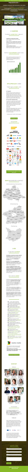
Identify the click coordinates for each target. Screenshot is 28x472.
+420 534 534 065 (14, 468)
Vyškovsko (19, 311)
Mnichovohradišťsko (10, 334)
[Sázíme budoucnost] (14, 132)
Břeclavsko (18, 330)
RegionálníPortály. (14, 2)
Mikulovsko (13, 331)
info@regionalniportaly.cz (14, 0)
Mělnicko (16, 333)
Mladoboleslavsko (16, 334)
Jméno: (7, 447)
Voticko (20, 334)
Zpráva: (7, 456)
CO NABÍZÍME (5, 5)
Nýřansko (13, 337)
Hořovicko (18, 332)
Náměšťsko (9, 308)
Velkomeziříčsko (13, 321)
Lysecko (18, 327)
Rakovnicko (14, 332)
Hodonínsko (9, 331)
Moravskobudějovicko (11, 313)
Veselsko (16, 331)
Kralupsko (15, 327)
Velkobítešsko (16, 308)
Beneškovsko (12, 327)
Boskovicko (9, 321)
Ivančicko (12, 308)
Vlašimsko (13, 335)
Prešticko (9, 338)
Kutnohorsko (9, 335)
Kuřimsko (9, 311)
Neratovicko (14, 328)
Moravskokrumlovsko (17, 310)
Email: (7, 450)
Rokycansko (16, 337)
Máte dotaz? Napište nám (14, 354)
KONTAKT (23, 5)
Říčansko (9, 326)
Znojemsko (15, 330)
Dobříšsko (12, 326)
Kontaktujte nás (14, 118)
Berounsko (15, 326)
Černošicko (18, 326)
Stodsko (20, 337)
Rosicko (19, 306)
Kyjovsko (19, 320)
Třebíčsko (17, 312)
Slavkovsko (12, 311)
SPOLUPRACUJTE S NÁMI (11, 5)
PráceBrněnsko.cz (18, 319)
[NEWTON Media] (14, 342)
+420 (20, 0)
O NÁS (21, 5)
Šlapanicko (15, 311)
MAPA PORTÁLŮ (17, 5)
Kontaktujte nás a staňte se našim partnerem (14, 172)
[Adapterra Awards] (14, 128)
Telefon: (7, 453)
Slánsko (9, 327)
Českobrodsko (10, 328)
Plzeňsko (10, 337)
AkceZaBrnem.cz (17, 315)
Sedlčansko (12, 333)
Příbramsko (9, 333)
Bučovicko (9, 317)
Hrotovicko (16, 313)
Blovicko (12, 338)
